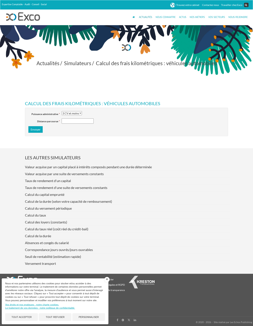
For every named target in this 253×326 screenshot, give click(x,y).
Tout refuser (55, 317)
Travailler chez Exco (231, 4)
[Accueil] (23, 16)
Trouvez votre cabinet (187, 4)
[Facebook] (117, 320)
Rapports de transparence (111, 290)
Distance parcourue (47, 121)
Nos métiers (197, 17)
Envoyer (35, 129)
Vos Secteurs (216, 17)
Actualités (145, 17)
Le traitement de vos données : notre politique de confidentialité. (40, 308)
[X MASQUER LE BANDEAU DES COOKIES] (107, 279)
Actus (182, 17)
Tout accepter (22, 317)
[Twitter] (129, 320)
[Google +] (123, 320)
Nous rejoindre (238, 17)
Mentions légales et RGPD (111, 284)
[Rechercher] (246, 5)
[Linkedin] (135, 320)
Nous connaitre (166, 17)
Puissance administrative (44, 114)
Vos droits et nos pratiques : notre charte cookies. (32, 304)
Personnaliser (89, 317)
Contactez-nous (210, 4)
